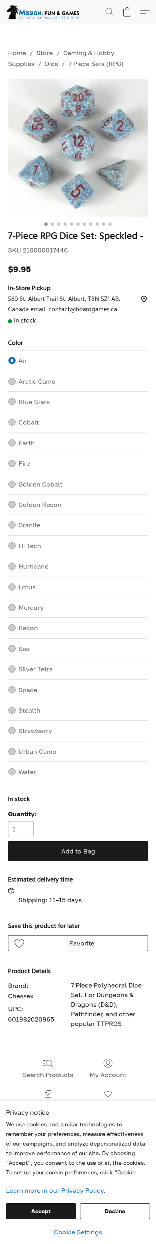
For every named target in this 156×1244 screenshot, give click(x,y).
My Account (108, 1075)
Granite (29, 525)
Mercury (31, 607)
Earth (26, 443)
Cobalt (28, 422)
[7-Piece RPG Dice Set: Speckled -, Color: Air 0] (78, 148)
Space (27, 690)
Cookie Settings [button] (78, 1232)
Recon (28, 628)
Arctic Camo (37, 381)
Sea (24, 649)
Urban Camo (37, 751)
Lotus (27, 587)
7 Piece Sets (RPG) (96, 64)
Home (17, 53)
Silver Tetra (35, 669)
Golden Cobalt (40, 484)
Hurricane (33, 566)
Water (27, 772)
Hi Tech (29, 546)
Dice (51, 64)
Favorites (108, 1106)
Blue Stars (34, 402)
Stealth (29, 710)
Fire (24, 463)
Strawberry (35, 731)
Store (44, 53)
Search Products (48, 1075)
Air (22, 361)
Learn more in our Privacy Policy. (56, 1190)
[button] (44, 12)
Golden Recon (40, 505)
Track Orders (47, 1106)
